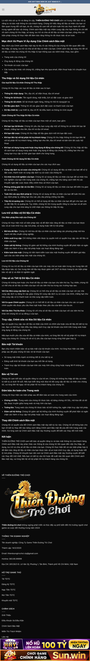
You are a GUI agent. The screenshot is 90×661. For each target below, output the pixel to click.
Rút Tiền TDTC (8, 595)
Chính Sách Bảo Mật (11, 626)
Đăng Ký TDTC (8, 584)
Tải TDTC (6, 579)
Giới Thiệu (6, 615)
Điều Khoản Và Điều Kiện (13, 620)
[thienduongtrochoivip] (45, 9)
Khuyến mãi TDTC (10, 600)
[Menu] (3, 9)
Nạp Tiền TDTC (8, 590)
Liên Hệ (5, 637)
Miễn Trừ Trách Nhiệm (11, 631)
